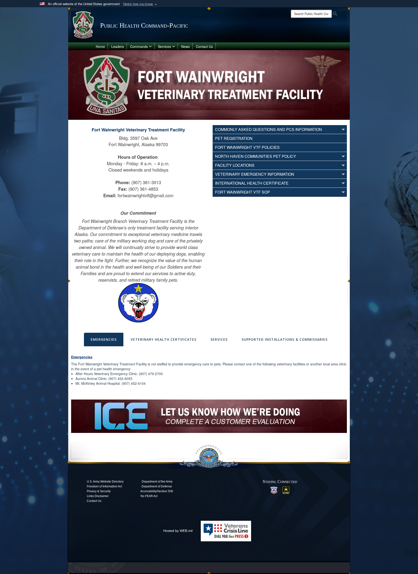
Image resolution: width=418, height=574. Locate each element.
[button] (140, 4)
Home (100, 46)
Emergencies (104, 339)
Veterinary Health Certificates (163, 339)
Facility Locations (234, 165)
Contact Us (204, 46)
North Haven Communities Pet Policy (255, 156)
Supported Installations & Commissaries (285, 339)
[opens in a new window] (273, 490)
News (185, 46)
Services (164, 46)
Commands (139, 46)
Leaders (117, 46)
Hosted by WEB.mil (178, 531)
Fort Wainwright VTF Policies (247, 147)
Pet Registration (234, 138)
